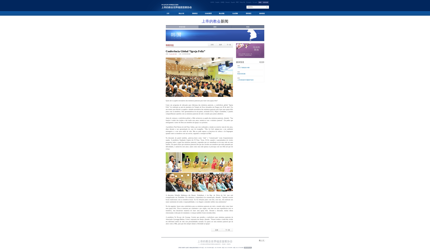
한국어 (212, 2)
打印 (212, 44)
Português (248, 2)
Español (233, 2)
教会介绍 (181, 13)
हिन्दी (237, 2)
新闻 (215, 21)
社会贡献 (235, 13)
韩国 (247, 27)
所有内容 (182, 27)
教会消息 (221, 13)
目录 (220, 44)
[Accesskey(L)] (260, 2)
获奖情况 (248, 13)
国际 (215, 27)
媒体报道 (262, 13)
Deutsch (228, 2)
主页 (168, 13)
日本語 (222, 2)
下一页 (229, 44)
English (217, 2)
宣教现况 (195, 13)
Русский (255, 2)
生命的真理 (208, 13)
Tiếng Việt (242, 2)
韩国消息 (170, 45)
